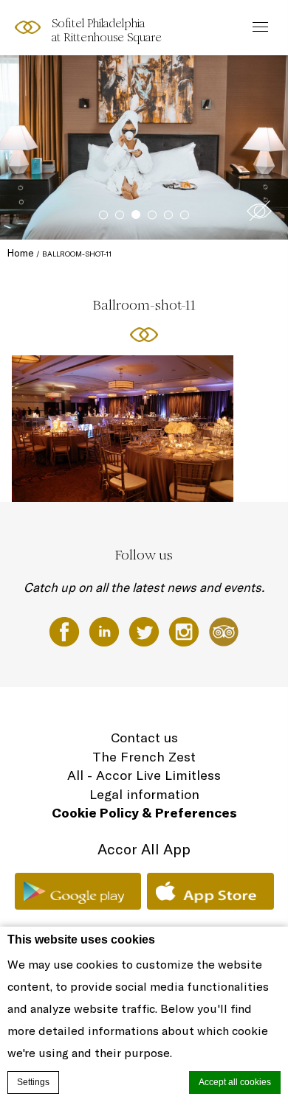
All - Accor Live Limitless (144, 775)
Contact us (144, 737)
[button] (259, 211)
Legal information (144, 794)
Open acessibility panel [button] (60, 26)
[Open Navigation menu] (256, 27)
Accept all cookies (235, 1082)
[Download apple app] (210, 891)
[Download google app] (78, 891)
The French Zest (144, 756)
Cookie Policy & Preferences (144, 812)
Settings (33, 1082)
